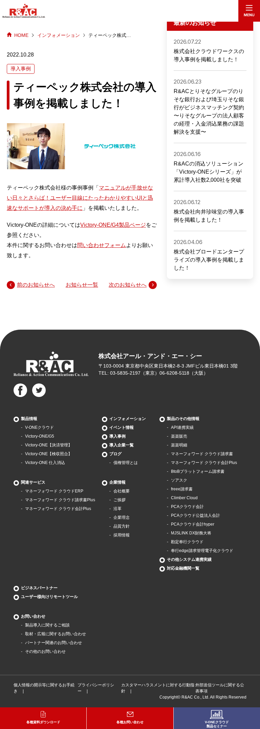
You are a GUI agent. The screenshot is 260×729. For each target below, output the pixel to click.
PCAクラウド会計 (187, 506)
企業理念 (121, 517)
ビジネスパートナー (39, 588)
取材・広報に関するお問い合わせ (55, 634)
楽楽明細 (179, 445)
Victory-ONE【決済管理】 (48, 445)
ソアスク (179, 480)
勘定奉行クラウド (187, 541)
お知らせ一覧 (82, 285)
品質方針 (121, 526)
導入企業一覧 (121, 445)
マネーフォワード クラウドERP (54, 491)
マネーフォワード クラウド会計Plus (58, 508)
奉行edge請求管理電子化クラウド (202, 550)
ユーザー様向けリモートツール (49, 596)
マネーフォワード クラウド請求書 (202, 453)
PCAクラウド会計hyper (192, 524)
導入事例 (117, 436)
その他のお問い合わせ (45, 651)
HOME (21, 35)
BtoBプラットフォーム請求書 (197, 471)
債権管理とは (125, 462)
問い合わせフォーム (101, 245)
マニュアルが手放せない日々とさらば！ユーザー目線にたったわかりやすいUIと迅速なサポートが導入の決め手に (80, 198)
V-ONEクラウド (39, 427)
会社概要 (121, 491)
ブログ (115, 453)
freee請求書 (182, 489)
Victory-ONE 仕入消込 (45, 462)
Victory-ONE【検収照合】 (48, 453)
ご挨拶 (119, 500)
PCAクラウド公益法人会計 (195, 515)
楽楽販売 (179, 436)
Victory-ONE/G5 (39, 436)
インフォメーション (58, 35)
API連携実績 (182, 427)
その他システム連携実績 (189, 559)
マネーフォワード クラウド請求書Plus (60, 500)
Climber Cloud (184, 497)
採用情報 (121, 535)
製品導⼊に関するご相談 (47, 625)
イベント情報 (121, 427)
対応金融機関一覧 (183, 568)
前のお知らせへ (36, 285)
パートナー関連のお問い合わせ (53, 642)
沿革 (117, 508)
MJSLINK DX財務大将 (191, 533)
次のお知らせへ (128, 285)
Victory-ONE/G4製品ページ (113, 225)
